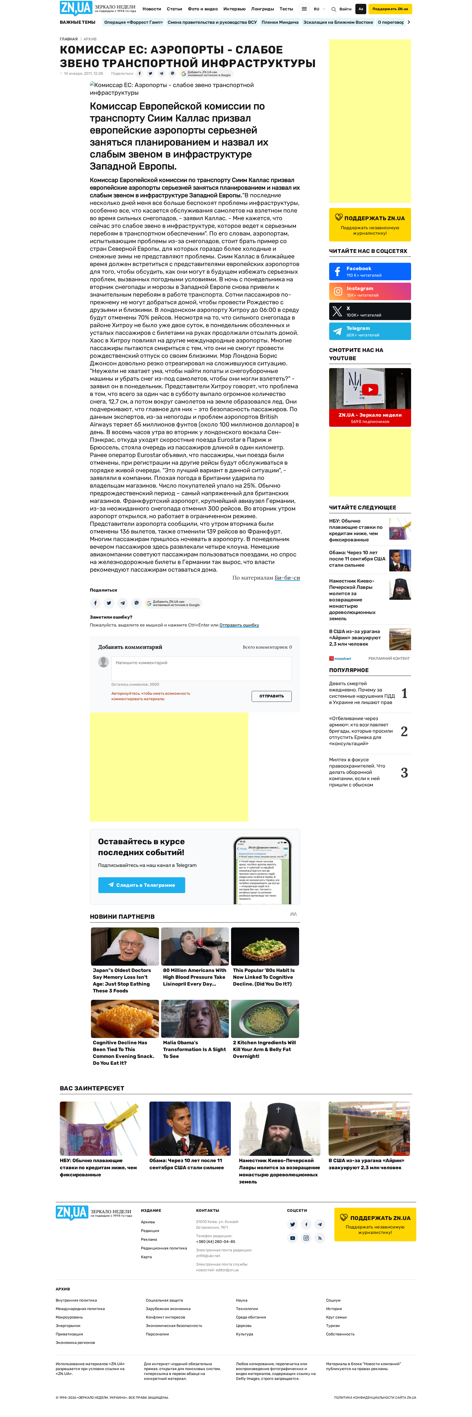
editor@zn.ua (227, 1270)
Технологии (247, 1308)
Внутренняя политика (76, 1300)
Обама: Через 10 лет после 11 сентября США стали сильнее (357, 559)
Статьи (174, 8)
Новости (152, 8)
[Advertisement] (169, 767)
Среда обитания (251, 1317)
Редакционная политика (164, 1248)
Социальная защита (164, 1300)
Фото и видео (203, 8)
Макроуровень (69, 1317)
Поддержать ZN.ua (390, 9)
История (334, 1308)
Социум (333, 1300)
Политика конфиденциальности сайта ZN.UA (375, 1398)
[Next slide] (408, 22)
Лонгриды (262, 8)
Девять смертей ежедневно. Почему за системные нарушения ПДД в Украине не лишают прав (362, 693)
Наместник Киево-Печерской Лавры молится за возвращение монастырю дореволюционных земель (352, 600)
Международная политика (80, 1308)
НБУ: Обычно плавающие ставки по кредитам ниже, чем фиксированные (356, 530)
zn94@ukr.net (208, 1256)
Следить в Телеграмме (145, 885)
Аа (361, 9)
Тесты (286, 8)
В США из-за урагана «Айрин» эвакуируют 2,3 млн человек (355, 637)
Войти (346, 9)
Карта (146, 1257)
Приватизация (69, 1334)
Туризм (333, 1325)
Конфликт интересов (165, 1317)
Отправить (271, 696)
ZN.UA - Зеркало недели (370, 415)
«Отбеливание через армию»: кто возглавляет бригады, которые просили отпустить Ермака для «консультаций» (361, 731)
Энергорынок (68, 1325)
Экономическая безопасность (174, 1325)
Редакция (150, 1230)
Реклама (149, 1239)
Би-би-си (287, 577)
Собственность (340, 1334)
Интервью (234, 8)
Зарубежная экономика (168, 1308)
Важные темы (78, 22)
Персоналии (157, 1334)
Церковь (244, 1325)
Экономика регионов (75, 1342)
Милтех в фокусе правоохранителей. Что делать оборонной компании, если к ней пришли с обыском (357, 772)
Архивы (148, 1222)
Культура (244, 1334)
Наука (241, 1300)
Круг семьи (336, 1317)
